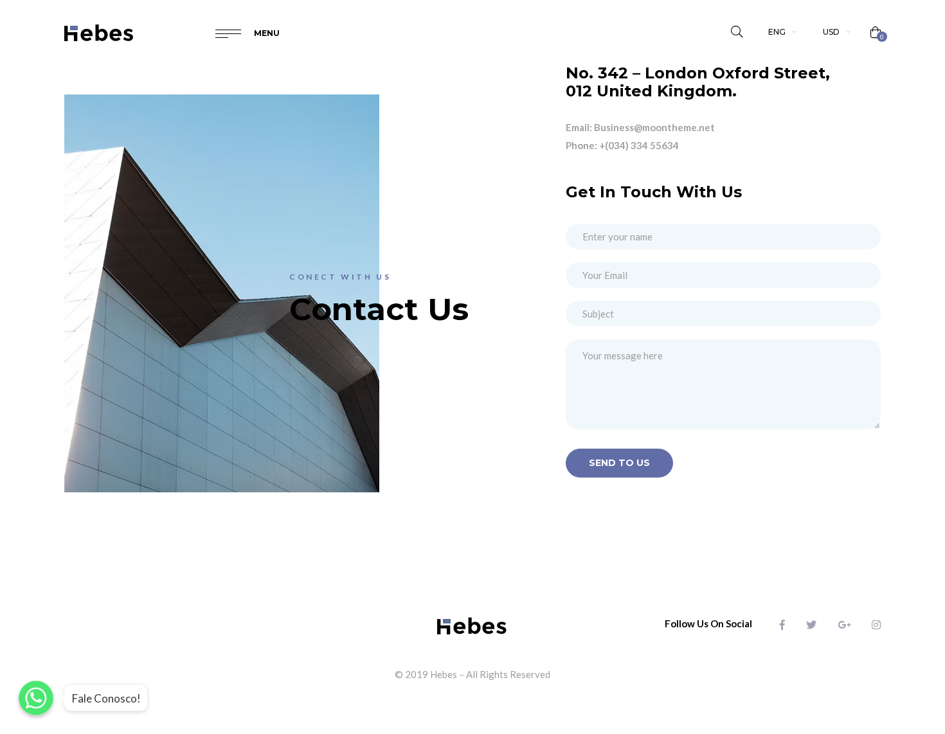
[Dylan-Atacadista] (99, 32)
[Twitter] (811, 624)
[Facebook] (782, 624)
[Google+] (844, 624)
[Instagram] (876, 624)
